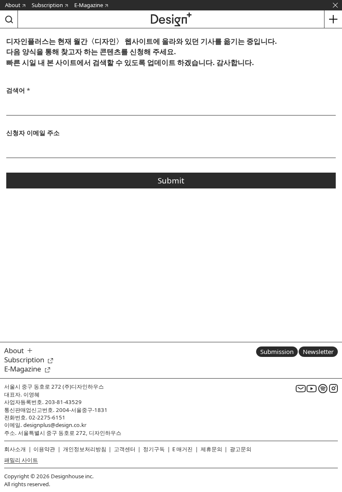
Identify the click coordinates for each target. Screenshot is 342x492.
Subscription (47, 5)
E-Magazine (88, 5)
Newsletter (318, 351)
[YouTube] (311, 388)
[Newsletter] (300, 388)
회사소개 (15, 449)
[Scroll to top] (333, 447)
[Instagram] (333, 388)
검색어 (18, 90)
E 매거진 (182, 449)
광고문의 (240, 449)
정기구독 (154, 449)
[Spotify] (322, 388)
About (12, 5)
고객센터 (125, 449)
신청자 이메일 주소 (33, 132)
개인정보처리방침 (84, 449)
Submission (277, 351)
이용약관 (44, 449)
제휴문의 (211, 449)
